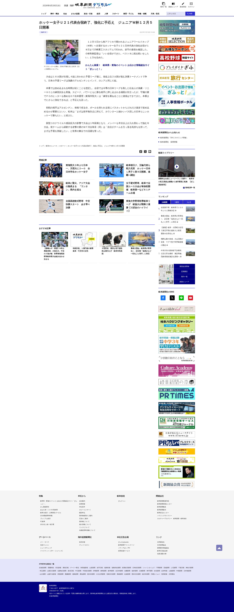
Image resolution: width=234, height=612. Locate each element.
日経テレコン (44, 545)
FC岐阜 (42, 521)
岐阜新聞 (111, 571)
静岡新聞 (103, 571)
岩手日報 (100, 568)
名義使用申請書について (87, 530)
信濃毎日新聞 (62, 571)
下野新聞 (159, 568)
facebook (163, 297)
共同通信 (172, 574)
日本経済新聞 (136, 568)
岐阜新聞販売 (161, 510)
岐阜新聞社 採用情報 (168, 142)
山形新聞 (92, 568)
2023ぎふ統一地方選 (47, 524)
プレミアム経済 (45, 518)
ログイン (191, 7)
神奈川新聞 (189, 568)
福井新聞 (135, 571)
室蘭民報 (51, 568)
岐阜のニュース (51, 146)
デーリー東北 (74, 568)
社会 (65, 14)
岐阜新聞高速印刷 (163, 501)
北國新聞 (127, 571)
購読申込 (82, 513)
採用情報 (82, 504)
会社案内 (82, 501)
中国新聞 (179, 571)
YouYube (190, 297)
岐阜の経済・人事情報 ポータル (50, 513)
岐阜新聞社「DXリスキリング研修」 (174, 138)
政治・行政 (88, 14)
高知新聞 (83, 574)
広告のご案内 (83, 518)
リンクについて (84, 527)
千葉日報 (181, 568)
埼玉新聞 (43, 571)
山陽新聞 (172, 571)
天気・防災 (155, 14)
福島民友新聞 (116, 568)
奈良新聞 (157, 571)
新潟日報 (71, 571)
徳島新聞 (75, 574)
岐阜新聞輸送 (161, 507)
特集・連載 (142, 14)
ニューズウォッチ (46, 548)
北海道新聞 (42, 568)
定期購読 (184, 271)
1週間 (177, 202)
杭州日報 (82, 542)
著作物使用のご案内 (85, 515)
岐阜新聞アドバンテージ (126, 545)
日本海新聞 (187, 571)
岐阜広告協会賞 (162, 551)
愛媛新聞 (68, 574)
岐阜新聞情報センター (164, 504)
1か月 (189, 202)
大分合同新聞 (100, 574)
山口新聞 (43, 574)
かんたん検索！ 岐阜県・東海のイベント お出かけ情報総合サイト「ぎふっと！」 (117, 67)
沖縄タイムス (155, 574)
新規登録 (183, 7)
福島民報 (107, 568)
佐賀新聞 (127, 574)
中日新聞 (78, 571)
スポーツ (115, 14)
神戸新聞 (149, 571)
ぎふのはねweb (123, 542)
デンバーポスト (84, 545)
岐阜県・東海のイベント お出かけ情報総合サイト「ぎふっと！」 (58, 502)
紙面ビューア (173, 7)
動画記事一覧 (190, 187)
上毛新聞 (174, 568)
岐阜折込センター (163, 513)
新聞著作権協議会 (163, 548)
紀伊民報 (164, 571)
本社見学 (82, 507)
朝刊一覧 (163, 7)
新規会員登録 (184, 266)
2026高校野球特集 (46, 515)
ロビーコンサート (85, 510)
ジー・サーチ (44, 542)
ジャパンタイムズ (149, 568)
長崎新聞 (120, 574)
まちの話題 (75, 14)
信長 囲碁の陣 (161, 554)
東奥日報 (66, 568)
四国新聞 (60, 574)
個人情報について (85, 524)
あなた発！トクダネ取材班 (49, 510)
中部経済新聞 (87, 571)
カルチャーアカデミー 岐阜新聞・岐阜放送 (171, 518)
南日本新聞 (145, 574)
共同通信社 (161, 542)
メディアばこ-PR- (124, 548)
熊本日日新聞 (136, 574)
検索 (190, 13)
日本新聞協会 (161, 545)
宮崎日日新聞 (111, 574)
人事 (106, 14)
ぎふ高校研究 (44, 507)
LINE (181, 297)
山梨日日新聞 (51, 571)
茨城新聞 (166, 568)
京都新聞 (142, 571)
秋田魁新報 (84, 568)
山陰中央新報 (51, 574)
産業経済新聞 (126, 568)
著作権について (84, 521)
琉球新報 (164, 574)
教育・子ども (128, 14)
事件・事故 (54, 14)
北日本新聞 (119, 571)
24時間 (164, 202)
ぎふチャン (122, 501)
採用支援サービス (124, 551)
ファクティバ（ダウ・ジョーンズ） (52, 551)
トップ (43, 14)
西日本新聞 (91, 574)
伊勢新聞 (96, 571)
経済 (98, 14)
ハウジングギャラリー (164, 515)
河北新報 (58, 568)
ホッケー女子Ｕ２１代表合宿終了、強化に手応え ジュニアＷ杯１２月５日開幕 (97, 146)
